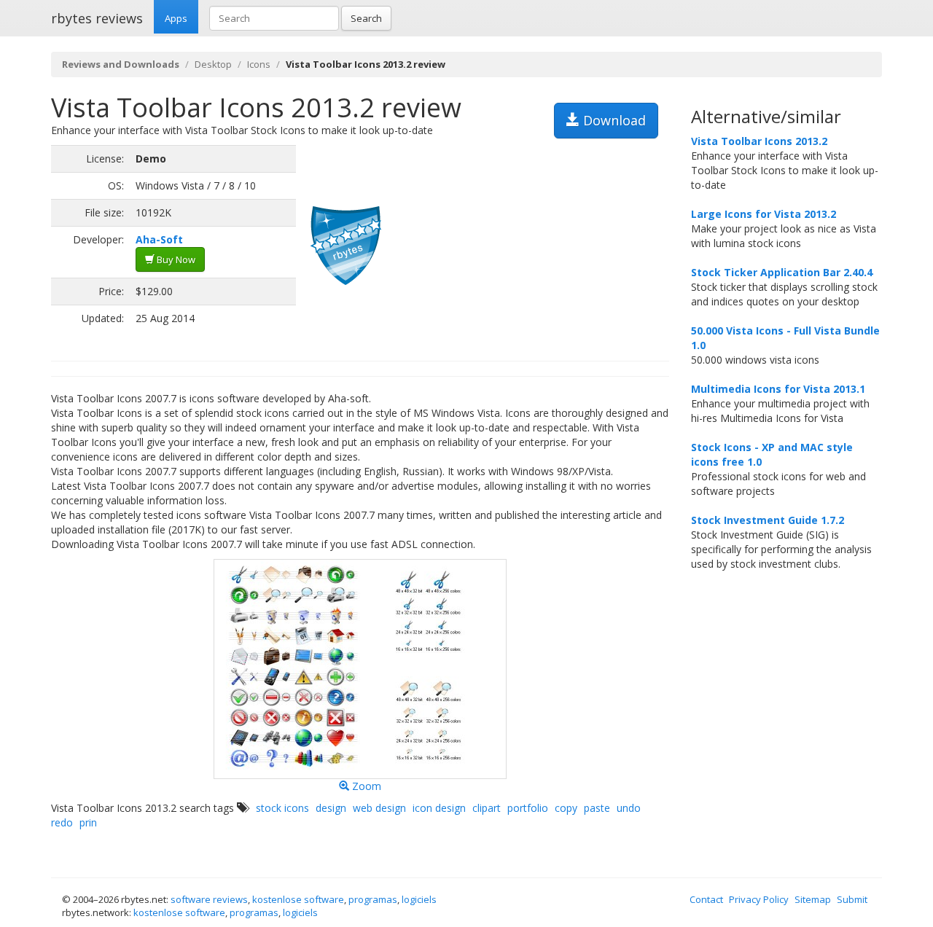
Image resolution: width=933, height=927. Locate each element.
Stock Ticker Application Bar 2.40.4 (782, 272)
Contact (706, 899)
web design (379, 808)
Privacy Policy (759, 899)
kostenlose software (298, 899)
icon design (439, 808)
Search (366, 18)
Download (612, 120)
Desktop (213, 64)
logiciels (419, 899)
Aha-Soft (159, 239)
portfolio (527, 808)
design (331, 808)
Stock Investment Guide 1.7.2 (767, 520)
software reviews (209, 899)
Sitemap (813, 899)
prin (88, 822)
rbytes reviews (97, 18)
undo (629, 808)
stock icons (282, 808)
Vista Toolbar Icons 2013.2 (759, 141)
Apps (176, 18)
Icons (258, 64)
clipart (486, 808)
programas (372, 899)
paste (597, 808)
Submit (852, 899)
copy (566, 808)
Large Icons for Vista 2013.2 (763, 214)
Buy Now (175, 259)
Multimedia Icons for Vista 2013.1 (778, 389)
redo (62, 822)
